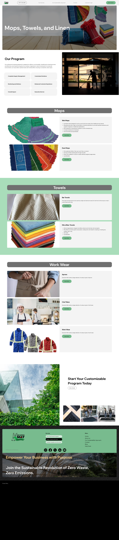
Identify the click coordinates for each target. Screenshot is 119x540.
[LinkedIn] (59, 450)
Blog (86, 444)
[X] (55, 450)
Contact (87, 442)
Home (87, 436)
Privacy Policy (5, 483)
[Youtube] (64, 450)
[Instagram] (45, 450)
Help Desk (88, 446)
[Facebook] (50, 450)
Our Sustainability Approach (93, 440)
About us (87, 438)
